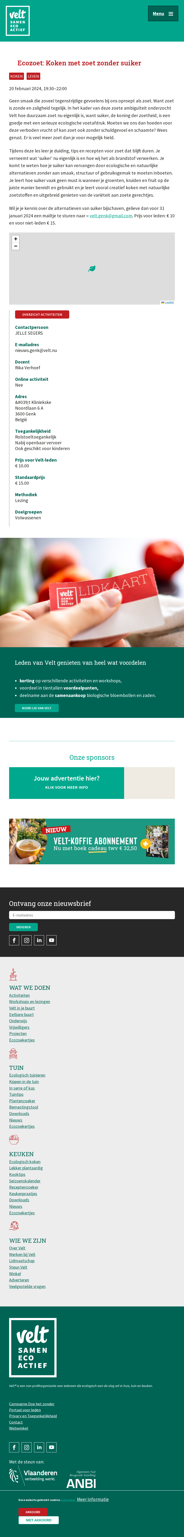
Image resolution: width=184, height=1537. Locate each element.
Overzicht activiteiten (42, 314)
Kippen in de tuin (24, 1081)
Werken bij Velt (22, 1254)
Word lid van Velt (37, 708)
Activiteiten (19, 995)
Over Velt (17, 1248)
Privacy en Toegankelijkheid (33, 1415)
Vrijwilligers (19, 1027)
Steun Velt (18, 1267)
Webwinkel (18, 1428)
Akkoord (33, 1512)
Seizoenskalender (24, 1181)
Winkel (15, 1273)
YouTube (51, 940)
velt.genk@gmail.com (111, 216)
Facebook (14, 940)
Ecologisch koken (24, 1161)
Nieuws (15, 1120)
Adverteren (19, 1280)
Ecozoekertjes (22, 1040)
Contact (16, 1422)
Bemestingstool (23, 1107)
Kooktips (17, 1174)
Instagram (27, 940)
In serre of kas (22, 1088)
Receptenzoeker (23, 1187)
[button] (91, 268)
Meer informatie (93, 1499)
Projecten (18, 1033)
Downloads (19, 1113)
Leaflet (169, 302)
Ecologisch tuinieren (27, 1075)
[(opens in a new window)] (92, 841)
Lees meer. (69, 1500)
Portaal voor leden (25, 1409)
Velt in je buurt (22, 1008)
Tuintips (16, 1094)
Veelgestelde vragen (27, 1286)
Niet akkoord (39, 1520)
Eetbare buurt (21, 1014)
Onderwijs (18, 1020)
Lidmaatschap (21, 1260)
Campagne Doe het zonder (31, 1403)
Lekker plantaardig (26, 1168)
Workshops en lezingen (29, 1001)
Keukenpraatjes (23, 1193)
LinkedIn (39, 940)
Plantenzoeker (22, 1101)
